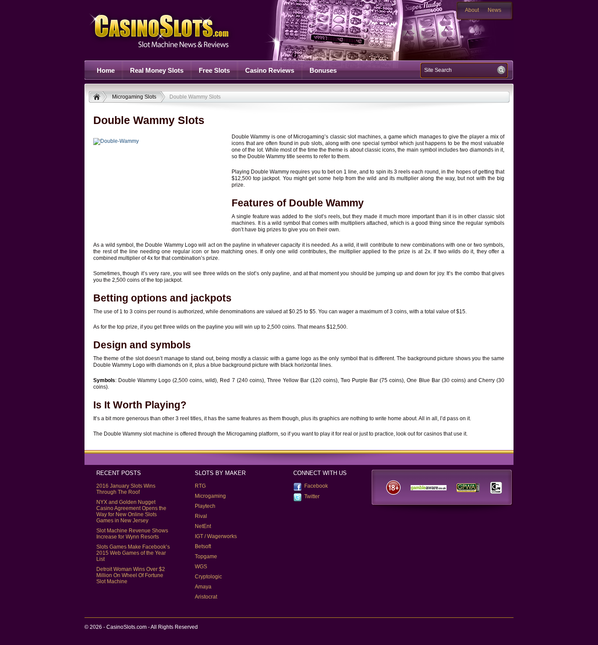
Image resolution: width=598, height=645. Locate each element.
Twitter (312, 496)
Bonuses (323, 70)
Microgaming (210, 496)
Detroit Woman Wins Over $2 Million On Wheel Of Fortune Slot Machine (130, 575)
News (494, 10)
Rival (201, 516)
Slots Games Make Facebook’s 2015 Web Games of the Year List (133, 553)
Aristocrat (206, 597)
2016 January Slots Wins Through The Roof (125, 489)
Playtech (205, 506)
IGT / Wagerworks (216, 536)
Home (106, 70)
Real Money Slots (156, 70)
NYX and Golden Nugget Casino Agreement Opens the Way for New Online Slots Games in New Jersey (131, 511)
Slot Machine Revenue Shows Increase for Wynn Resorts (132, 534)
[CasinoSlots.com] (98, 97)
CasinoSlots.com (174, 30)
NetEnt (203, 526)
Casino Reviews (269, 70)
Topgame (206, 556)
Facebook (316, 486)
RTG (200, 486)
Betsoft (203, 546)
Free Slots (214, 70)
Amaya (203, 587)
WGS (201, 566)
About (472, 10)
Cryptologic (208, 577)
